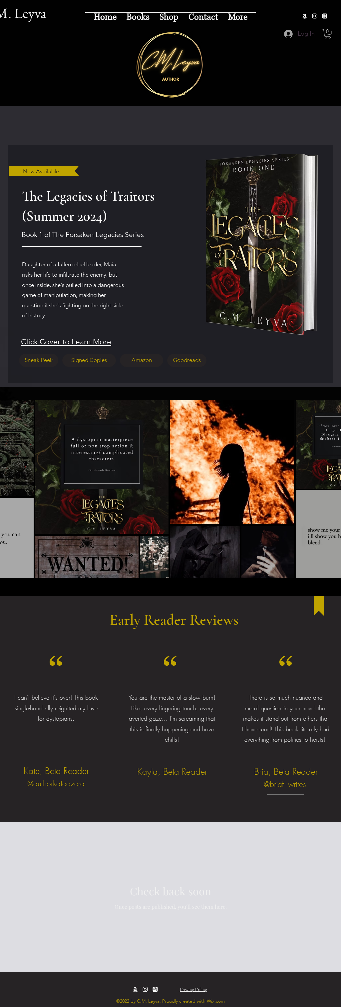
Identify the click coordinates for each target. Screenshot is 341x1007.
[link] (327, 34)
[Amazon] (304, 16)
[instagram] (314, 16)
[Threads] (324, 16)
